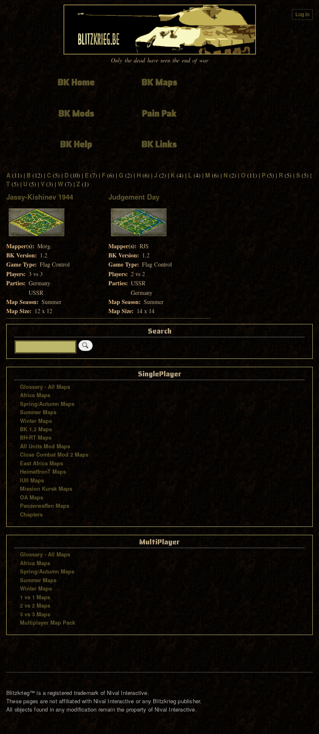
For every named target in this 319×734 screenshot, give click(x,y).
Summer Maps (38, 412)
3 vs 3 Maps (35, 614)
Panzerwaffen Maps (44, 505)
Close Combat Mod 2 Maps (54, 454)
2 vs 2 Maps (35, 605)
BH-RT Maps (36, 437)
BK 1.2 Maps (36, 429)
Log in (302, 14)
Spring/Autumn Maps (47, 404)
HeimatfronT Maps (43, 471)
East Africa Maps (41, 463)
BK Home (76, 82)
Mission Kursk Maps (46, 488)
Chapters (31, 514)
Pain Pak (159, 113)
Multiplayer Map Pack (47, 622)
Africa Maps (35, 395)
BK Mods (76, 113)
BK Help (76, 144)
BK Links (159, 144)
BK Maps (159, 82)
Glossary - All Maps (45, 386)
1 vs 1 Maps (35, 597)
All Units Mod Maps (45, 446)
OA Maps (31, 497)
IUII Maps (32, 480)
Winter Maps (36, 421)
